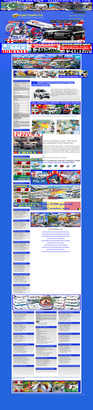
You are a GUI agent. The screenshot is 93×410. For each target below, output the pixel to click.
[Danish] (32, 377)
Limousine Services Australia (20, 280)
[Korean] (58, 377)
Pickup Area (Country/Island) (19, 87)
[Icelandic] (50, 377)
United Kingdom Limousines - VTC (21, 360)
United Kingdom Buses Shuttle (20, 358)
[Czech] (30, 377)
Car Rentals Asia (17, 239)
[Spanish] (17, 378)
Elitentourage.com (49, 394)
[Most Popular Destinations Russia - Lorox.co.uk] (28, 206)
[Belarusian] (18, 377)
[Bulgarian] (20, 377)
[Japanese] (56, 377)
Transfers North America (19, 265)
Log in (37, 321)
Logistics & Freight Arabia (19, 223)
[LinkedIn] (15, 371)
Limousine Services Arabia (20, 227)
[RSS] (31, 371)
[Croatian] (28, 377)
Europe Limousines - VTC (19, 290)
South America (66, 162)
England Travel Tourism (42, 337)
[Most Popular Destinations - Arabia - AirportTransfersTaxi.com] (28, 179)
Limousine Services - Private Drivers (44, 352)
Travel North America (18, 268)
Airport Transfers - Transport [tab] (20, 82)
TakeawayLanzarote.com (74, 394)
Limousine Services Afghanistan (21, 248)
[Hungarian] (48, 377)
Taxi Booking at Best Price (65, 150)
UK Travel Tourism (41, 336)
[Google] (20, 368)
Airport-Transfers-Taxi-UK (42, 343)
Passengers (15, 120)
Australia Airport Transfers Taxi (20, 276)
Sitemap (38, 334)
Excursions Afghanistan (19, 246)
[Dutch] (34, 377)
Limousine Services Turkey (65, 361)
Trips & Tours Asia (18, 236)
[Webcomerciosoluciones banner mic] (50, 77)
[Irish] (52, 377)
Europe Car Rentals (18, 291)
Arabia (42, 162)
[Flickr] (17, 374)
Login (70, 21)
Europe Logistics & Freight (20, 292)
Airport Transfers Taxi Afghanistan (60, 157)
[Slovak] (13, 378)
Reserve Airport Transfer (42, 331)
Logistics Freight (44, 85)
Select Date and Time (18, 113)
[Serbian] (78, 377)
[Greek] (46, 377)
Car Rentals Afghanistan (19, 249)
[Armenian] (16, 377)
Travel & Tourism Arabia (19, 226)
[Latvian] (60, 377)
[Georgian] (42, 377)
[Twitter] (17, 368)
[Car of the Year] (28, 153)
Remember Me (39, 320)
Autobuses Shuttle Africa (19, 214)
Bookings (59, 21)
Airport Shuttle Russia (64, 348)
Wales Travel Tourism (41, 340)
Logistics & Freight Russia (64, 347)
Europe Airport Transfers (19, 286)
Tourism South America (19, 257)
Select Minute (16, 93)
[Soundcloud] (26, 368)
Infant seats (15, 108)
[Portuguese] (73, 377)
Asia (46, 162)
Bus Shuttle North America (20, 267)
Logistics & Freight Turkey (64, 358)
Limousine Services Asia (19, 237)
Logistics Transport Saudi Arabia (43, 361)
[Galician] (40, 377)
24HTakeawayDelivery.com (57, 394)
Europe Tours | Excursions (19, 289)
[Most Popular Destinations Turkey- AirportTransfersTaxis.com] (56, 184)
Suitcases (15, 103)
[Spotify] (15, 374)
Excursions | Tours (59, 82)
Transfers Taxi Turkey (64, 357)
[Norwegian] (68, 377)
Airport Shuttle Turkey (64, 360)
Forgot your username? (42, 323)
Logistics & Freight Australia (20, 282)
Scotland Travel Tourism (42, 339)
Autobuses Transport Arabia (20, 224)
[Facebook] (15, 368)
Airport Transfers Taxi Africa (20, 211)
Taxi (34, 82)
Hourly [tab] (15, 84)
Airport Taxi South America (20, 254)
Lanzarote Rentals (82, 394)
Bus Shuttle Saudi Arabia (42, 365)
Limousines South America (20, 258)
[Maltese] (66, 377)
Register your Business (42, 333)
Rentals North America (19, 271)
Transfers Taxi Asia (18, 233)
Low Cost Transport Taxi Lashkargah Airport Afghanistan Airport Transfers (47, 145)
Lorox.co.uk (26, 394)
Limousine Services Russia (65, 351)
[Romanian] (74, 377)
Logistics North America (19, 266)
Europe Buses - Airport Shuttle (20, 288)
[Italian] (54, 377)
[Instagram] (28, 368)
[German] (44, 377)
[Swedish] (20, 378)
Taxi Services (40, 351)
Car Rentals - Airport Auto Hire (43, 353)
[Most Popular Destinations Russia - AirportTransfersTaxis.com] (46, 68)
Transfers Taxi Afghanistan (20, 244)
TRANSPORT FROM (17, 95)
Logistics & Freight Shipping (43, 355)
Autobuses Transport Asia (19, 235)
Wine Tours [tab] (16, 85)
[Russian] (76, 377)
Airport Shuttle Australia (19, 277)
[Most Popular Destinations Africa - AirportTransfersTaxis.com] (68, 133)
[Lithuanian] (62, 377)
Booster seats (16, 105)
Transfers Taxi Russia (64, 346)
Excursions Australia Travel (20, 278)
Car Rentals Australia (18, 279)
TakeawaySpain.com (66, 394)
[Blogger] (20, 371)
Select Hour (15, 90)
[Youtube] (23, 368)
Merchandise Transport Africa (20, 212)
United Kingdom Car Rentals (20, 361)
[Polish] (71, 377)
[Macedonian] (64, 377)
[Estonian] (36, 377)
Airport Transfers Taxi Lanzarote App (44, 342)
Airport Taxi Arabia (18, 222)
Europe (72, 162)
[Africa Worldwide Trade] (45, 391)
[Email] (28, 371)
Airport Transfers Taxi (41, 348)
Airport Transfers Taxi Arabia (46, 157)
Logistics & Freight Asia (19, 234)
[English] (13, 377)
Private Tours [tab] (17, 86)
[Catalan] (22, 377)
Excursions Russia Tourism (65, 349)
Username (38, 314)
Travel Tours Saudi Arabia (42, 362)
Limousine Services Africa (19, 216)
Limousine (49, 82)
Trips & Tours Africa (18, 215)
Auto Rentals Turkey (63, 363)
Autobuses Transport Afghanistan (21, 245)
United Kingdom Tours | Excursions (21, 359)
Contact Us (77, 21)
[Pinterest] (31, 368)
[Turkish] (22, 378)
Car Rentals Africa (18, 217)
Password (38, 317)
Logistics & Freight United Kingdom (21, 363)
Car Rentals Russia (63, 352)
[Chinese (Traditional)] (25, 377)
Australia (50, 162)
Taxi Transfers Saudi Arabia (42, 359)
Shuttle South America (19, 260)
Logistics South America (19, 255)
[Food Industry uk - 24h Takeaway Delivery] (28, 77)
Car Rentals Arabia (18, 228)
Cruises (35, 85)
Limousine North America (19, 270)
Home (52, 21)
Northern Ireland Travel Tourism (43, 338)
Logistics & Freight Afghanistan (20, 247)
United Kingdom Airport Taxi (20, 357)
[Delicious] (17, 371)
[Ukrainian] (24, 378)
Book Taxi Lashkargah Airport (43, 151)
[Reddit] (23, 371)
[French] (38, 377)
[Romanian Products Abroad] (73, 77)
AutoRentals (70, 82)
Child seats (15, 110)
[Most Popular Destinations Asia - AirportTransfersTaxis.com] (56, 114)
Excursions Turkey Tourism (65, 359)
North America (57, 162)
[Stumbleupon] (26, 371)
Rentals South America (19, 259)
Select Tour (15, 99)
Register (65, 21)
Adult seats (15, 100)
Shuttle (41, 82)
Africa (38, 162)
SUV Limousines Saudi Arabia (43, 363)
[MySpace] (20, 374)
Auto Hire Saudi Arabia (41, 364)
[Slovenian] (15, 378)
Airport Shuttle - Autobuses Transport (44, 349)
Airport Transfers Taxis (42, 394)
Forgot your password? (42, 324)
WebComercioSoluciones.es (33, 394)
